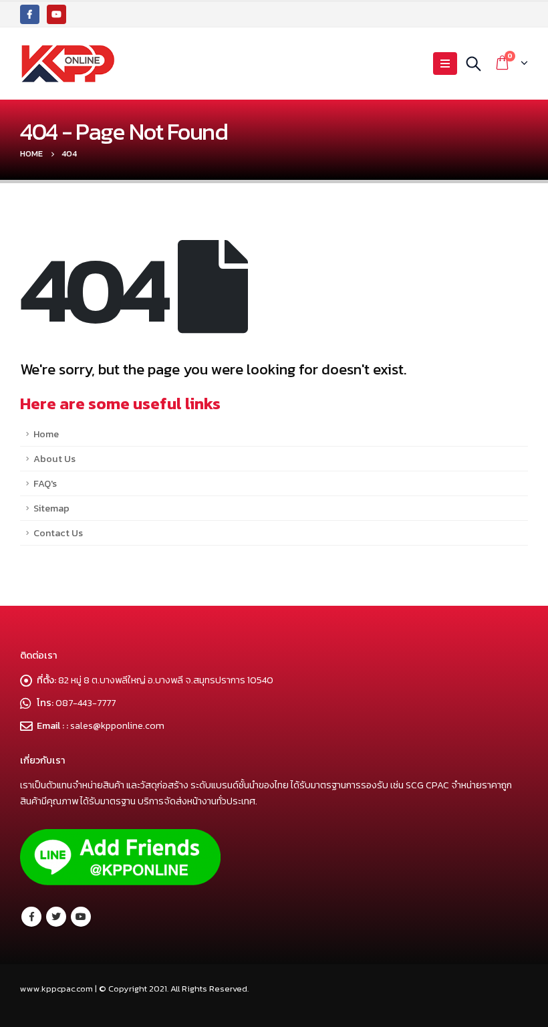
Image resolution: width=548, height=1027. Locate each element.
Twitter (56, 917)
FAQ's (45, 483)
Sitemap (51, 508)
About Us (54, 458)
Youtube (81, 917)
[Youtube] (56, 14)
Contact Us (58, 533)
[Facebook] (29, 14)
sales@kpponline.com (117, 725)
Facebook (31, 917)
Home (46, 434)
